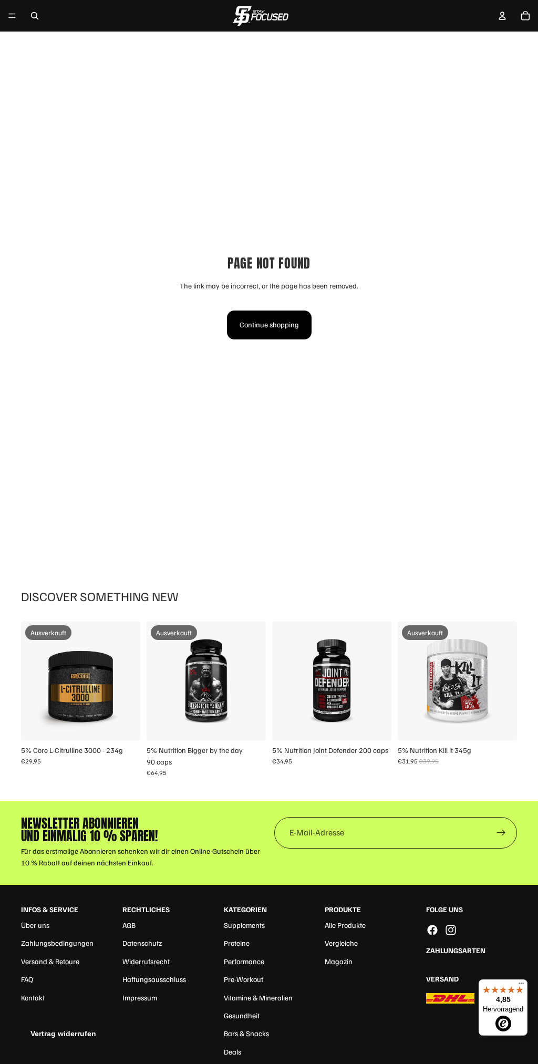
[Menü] (12, 16)
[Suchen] (34, 15)
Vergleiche (341, 942)
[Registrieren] (501, 833)
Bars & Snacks (246, 1033)
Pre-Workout (243, 979)
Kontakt (33, 997)
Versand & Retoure (50, 961)
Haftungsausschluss (154, 979)
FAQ (27, 979)
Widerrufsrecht (146, 961)
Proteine (237, 942)
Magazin (339, 961)
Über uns (35, 925)
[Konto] (502, 15)
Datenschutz (142, 942)
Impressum (139, 997)
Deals (232, 1051)
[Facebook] (432, 930)
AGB (129, 925)
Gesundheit (242, 1015)
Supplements (244, 925)
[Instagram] (450, 930)
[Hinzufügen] (375, 724)
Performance (244, 961)
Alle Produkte (345, 925)
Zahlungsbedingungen (57, 942)
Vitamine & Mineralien (258, 997)
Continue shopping (269, 324)
